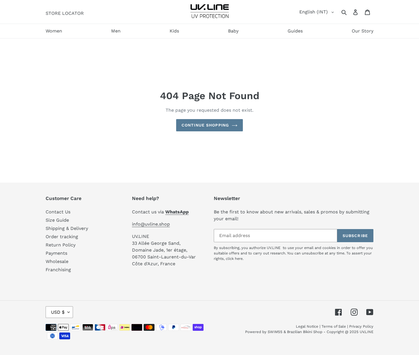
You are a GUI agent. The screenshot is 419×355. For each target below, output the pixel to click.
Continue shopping (205, 125)
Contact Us (58, 212)
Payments (56, 253)
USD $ (58, 312)
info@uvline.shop (151, 224)
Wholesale (57, 261)
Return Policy (61, 245)
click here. (234, 258)
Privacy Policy (361, 326)
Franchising (58, 269)
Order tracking (62, 236)
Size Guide (57, 220)
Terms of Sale (334, 326)
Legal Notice (307, 326)
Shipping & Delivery (67, 228)
